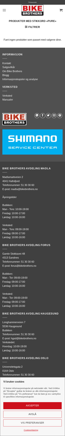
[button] (4, 10)
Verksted (7, 95)
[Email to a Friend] (54, 115)
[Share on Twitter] (48, 115)
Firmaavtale (32, 2)
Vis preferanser (32, 422)
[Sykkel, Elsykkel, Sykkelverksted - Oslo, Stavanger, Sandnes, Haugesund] (32, 10)
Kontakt (6, 63)
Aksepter (32, 405)
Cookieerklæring (31, 430)
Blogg (5, 75)
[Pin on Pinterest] (59, 115)
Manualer (7, 99)
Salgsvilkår (8, 67)
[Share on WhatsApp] (37, 115)
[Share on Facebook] (42, 115)
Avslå (32, 414)
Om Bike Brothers (12, 71)
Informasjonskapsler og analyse (20, 79)
